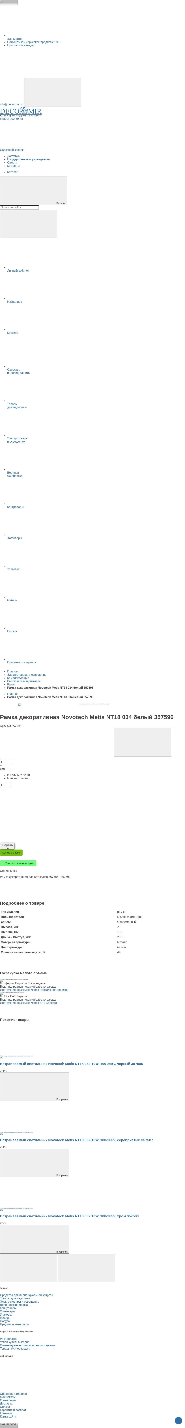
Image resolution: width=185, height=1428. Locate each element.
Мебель (5, 1319)
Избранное (14, 302)
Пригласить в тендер (21, 45)
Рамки (11, 685)
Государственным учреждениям (28, 159)
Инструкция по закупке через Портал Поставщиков (34, 990)
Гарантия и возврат (13, 1411)
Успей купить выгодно (14, 1343)
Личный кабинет (18, 271)
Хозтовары (7, 1313)
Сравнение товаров (13, 1395)
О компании (8, 1402)
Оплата (12, 162)
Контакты (13, 166)
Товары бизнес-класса (15, 1350)
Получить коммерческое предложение (33, 42)
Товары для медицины (15, 1300)
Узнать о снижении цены (19, 864)
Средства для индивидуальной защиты (26, 1296)
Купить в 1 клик (11, 853)
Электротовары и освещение (26, 675)
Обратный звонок (11, 150)
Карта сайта (8, 1418)
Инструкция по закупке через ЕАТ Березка (28, 1003)
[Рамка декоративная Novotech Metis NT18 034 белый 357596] (16, 1058)
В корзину (8, 845)
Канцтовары (8, 1309)
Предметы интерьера (14, 1326)
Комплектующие (18, 678)
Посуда (5, 1322)
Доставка (13, 156)
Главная (12, 672)
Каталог (12, 172)
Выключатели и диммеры (24, 681)
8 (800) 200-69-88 (11, 119)
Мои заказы (8, 1398)
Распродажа (8, 1340)
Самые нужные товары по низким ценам (27, 1347)
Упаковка (6, 1316)
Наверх (178, 1420)
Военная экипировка (14, 1306)
